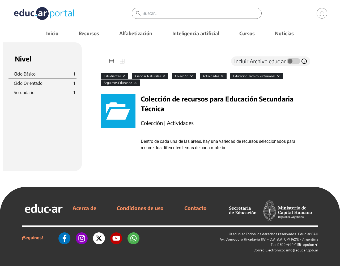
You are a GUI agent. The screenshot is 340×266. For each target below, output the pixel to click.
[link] (322, 13)
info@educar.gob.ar (302, 250)
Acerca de (84, 208)
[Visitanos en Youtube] (116, 237)
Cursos (247, 33)
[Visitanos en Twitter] (99, 237)
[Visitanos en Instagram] (82, 237)
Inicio (52, 33)
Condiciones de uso (140, 208)
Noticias (284, 33)
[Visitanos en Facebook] (64, 237)
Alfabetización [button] (135, 33)
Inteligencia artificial (195, 33)
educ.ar (239, 234)
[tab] (111, 61)
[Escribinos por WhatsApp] (133, 237)
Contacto (195, 208)
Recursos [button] (89, 33)
